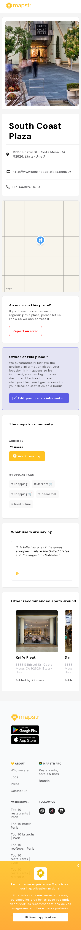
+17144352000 (24, 187)
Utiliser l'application (40, 917)
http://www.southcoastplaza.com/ (40, 172)
